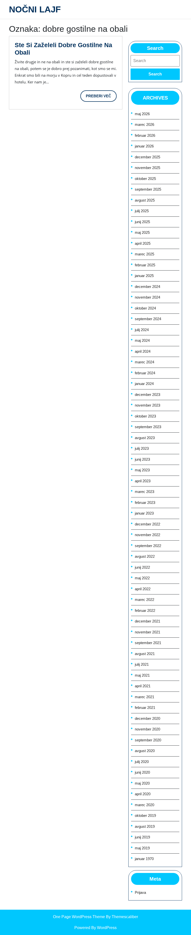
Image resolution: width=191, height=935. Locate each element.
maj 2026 (142, 114)
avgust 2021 (145, 654)
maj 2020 (142, 783)
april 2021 (142, 686)
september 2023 (148, 427)
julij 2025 (142, 211)
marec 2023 (144, 491)
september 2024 (148, 319)
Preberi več (101, 98)
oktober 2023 (145, 416)
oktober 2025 (145, 178)
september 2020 (148, 740)
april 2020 (142, 794)
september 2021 (148, 643)
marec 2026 (144, 124)
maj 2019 (142, 848)
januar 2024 (144, 383)
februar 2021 (145, 707)
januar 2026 (144, 146)
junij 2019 (142, 837)
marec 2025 (144, 254)
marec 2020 (144, 805)
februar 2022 (145, 610)
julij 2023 (142, 448)
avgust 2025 (145, 200)
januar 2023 (144, 513)
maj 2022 (142, 578)
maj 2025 (142, 232)
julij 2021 (142, 664)
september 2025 (148, 189)
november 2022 (147, 535)
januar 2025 (144, 276)
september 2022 (148, 546)
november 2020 (147, 729)
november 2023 (147, 405)
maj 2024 (142, 340)
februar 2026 (145, 135)
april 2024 (142, 351)
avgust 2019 (145, 826)
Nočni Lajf (35, 9)
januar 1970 (144, 859)
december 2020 (147, 718)
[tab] (155, 74)
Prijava (140, 892)
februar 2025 (145, 265)
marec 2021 (144, 697)
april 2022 (142, 589)
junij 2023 (142, 459)
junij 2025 (142, 222)
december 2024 (147, 286)
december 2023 (147, 394)
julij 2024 (142, 330)
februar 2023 (145, 502)
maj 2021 (142, 675)
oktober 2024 (145, 308)
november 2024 (147, 297)
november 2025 (147, 168)
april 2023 (142, 481)
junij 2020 (142, 772)
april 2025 (142, 243)
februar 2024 (145, 373)
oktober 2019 (145, 815)
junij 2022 (142, 567)
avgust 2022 (145, 556)
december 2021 (147, 621)
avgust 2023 (145, 438)
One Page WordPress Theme (79, 917)
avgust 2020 (145, 751)
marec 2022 (144, 599)
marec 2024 (144, 362)
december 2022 (147, 524)
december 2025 (147, 157)
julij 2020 (142, 762)
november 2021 (147, 632)
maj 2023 (142, 470)
